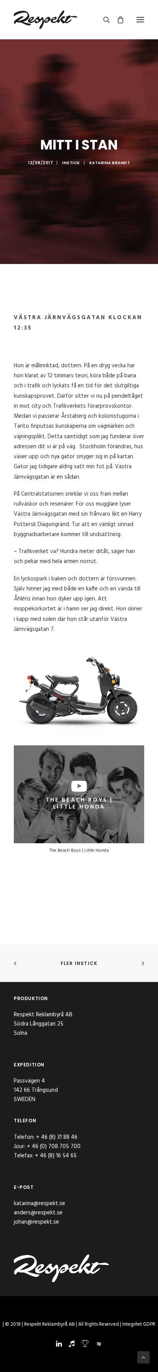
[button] (140, 19)
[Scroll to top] (143, 1357)
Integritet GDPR (138, 1324)
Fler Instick (79, 963)
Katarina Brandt (109, 163)
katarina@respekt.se (39, 1203)
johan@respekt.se (36, 1222)
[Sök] (103, 19)
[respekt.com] (45, 19)
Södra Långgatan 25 (38, 1024)
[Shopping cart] (117, 19)
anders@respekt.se (38, 1212)
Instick (71, 163)
